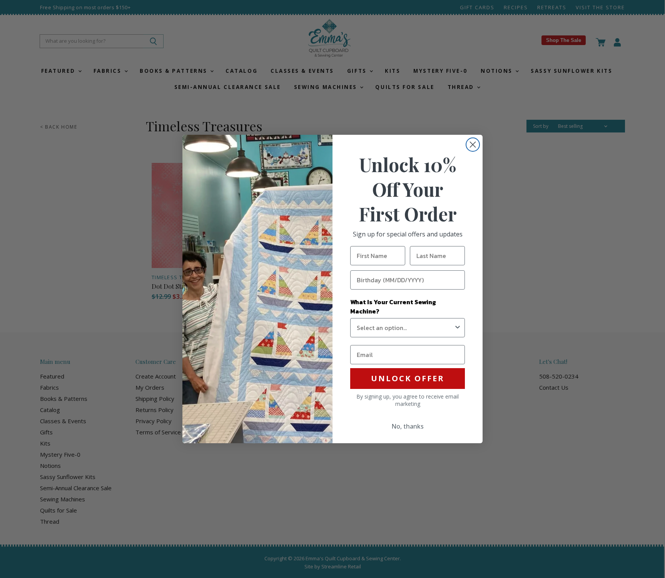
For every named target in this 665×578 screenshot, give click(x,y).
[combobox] (405, 327)
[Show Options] (457, 327)
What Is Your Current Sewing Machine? (393, 306)
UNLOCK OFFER (407, 378)
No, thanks (407, 426)
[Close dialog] (473, 144)
